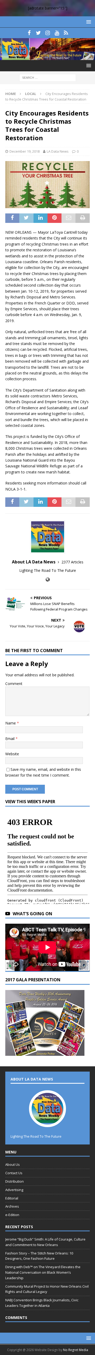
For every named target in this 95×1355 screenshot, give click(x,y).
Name (11, 723)
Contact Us (13, 1173)
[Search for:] (47, 77)
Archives (12, 1206)
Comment (13, 683)
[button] (88, 22)
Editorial (11, 1198)
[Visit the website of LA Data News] (48, 579)
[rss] (66, 33)
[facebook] (29, 33)
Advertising (14, 1189)
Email (10, 738)
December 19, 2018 (25, 151)
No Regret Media (75, 1350)
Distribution (14, 1181)
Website (12, 753)
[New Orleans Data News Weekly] (47, 56)
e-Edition (12, 1214)
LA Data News (58, 151)
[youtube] (56, 33)
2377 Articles (72, 561)
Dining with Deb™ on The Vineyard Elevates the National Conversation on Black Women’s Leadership (42, 1272)
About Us (12, 1164)
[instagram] (47, 33)
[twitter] (38, 33)
